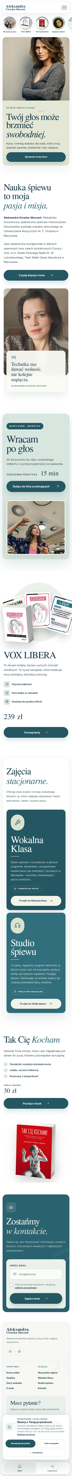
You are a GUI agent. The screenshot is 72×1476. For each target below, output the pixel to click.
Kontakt (42, 1388)
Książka (10, 1377)
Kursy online (13, 1372)
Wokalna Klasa (45, 1377)
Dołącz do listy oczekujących (31, 486)
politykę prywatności (26, 1287)
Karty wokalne (14, 1383)
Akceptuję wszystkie (20, 1443)
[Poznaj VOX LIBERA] (36, 610)
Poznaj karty (32, 732)
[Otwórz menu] (63, 8)
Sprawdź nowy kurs (36, 156)
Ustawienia (37, 1453)
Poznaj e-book (32, 1103)
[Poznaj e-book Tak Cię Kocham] (36, 1148)
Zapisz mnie (32, 1298)
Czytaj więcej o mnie (32, 275)
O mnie (10, 1388)
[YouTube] (10, 1351)
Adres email (18, 1265)
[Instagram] (19, 1351)
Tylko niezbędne (51, 1443)
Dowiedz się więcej (26, 1434)
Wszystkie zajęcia (47, 1372)
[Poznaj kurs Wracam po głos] (36, 527)
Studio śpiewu (45, 1383)
